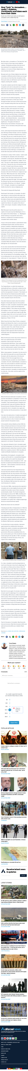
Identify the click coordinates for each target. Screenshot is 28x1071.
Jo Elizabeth (4, 820)
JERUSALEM (22, 631)
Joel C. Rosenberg (5, 950)
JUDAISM (3, 632)
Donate (2, 1055)
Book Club (3, 1053)
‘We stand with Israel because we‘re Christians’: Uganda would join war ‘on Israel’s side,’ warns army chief (13, 770)
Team (2, 1046)
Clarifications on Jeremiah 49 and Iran (11, 862)
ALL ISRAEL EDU (10, 631)
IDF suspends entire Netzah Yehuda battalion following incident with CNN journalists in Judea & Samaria (14, 996)
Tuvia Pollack (4, 21)
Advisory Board (4, 1051)
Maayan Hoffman (5, 843)
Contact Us (3, 1061)
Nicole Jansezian (5, 749)
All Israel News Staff (5, 773)
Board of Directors (5, 1048)
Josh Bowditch (4, 864)
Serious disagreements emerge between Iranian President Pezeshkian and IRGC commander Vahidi (13, 794)
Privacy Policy (4, 1059)
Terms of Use (4, 1057)
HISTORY (16, 631)
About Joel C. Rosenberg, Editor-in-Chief (10, 1042)
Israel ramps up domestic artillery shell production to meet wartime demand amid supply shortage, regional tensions (13, 971)
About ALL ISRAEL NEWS (6, 1044)
